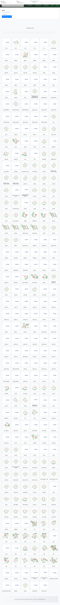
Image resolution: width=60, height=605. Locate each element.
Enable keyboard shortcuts (34, 2)
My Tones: (18, 1)
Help (57, 5)
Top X (52, 5)
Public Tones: (3, 1)
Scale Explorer (29, 5)
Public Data (46, 5)
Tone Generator (38, 5)
